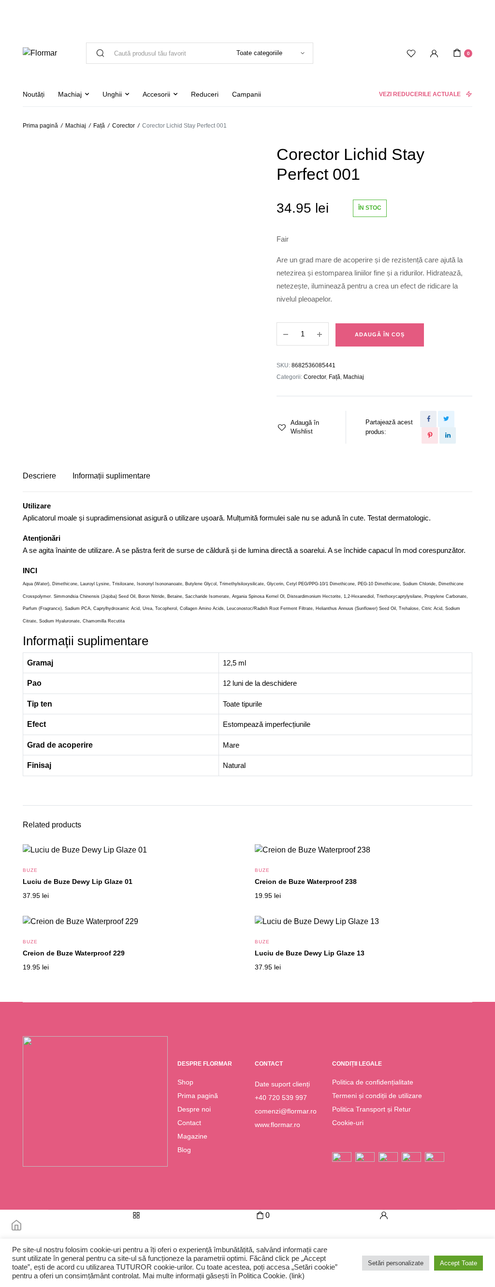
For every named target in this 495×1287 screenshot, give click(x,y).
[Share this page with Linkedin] (447, 435)
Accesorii (156, 94)
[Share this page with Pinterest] (430, 435)
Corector (123, 125)
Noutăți (33, 94)
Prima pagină (40, 125)
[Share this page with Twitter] (446, 419)
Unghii (112, 94)
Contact (189, 1123)
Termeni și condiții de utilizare (377, 1095)
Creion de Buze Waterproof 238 (306, 881)
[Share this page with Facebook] (428, 419)
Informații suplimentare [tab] (111, 476)
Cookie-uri (348, 1123)
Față (99, 125)
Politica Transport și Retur (371, 1109)
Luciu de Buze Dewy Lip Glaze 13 (309, 953)
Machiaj (70, 94)
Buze (30, 870)
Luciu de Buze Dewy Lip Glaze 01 (77, 881)
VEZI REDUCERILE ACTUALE (420, 94)
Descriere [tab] (39, 476)
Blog (184, 1150)
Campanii (246, 94)
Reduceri (204, 94)
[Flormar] (40, 53)
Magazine (192, 1136)
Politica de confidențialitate (372, 1082)
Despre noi (194, 1109)
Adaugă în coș (380, 334)
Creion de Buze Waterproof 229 (74, 953)
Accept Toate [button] (458, 1263)
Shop (185, 1082)
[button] (301, 427)
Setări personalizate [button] (395, 1263)
